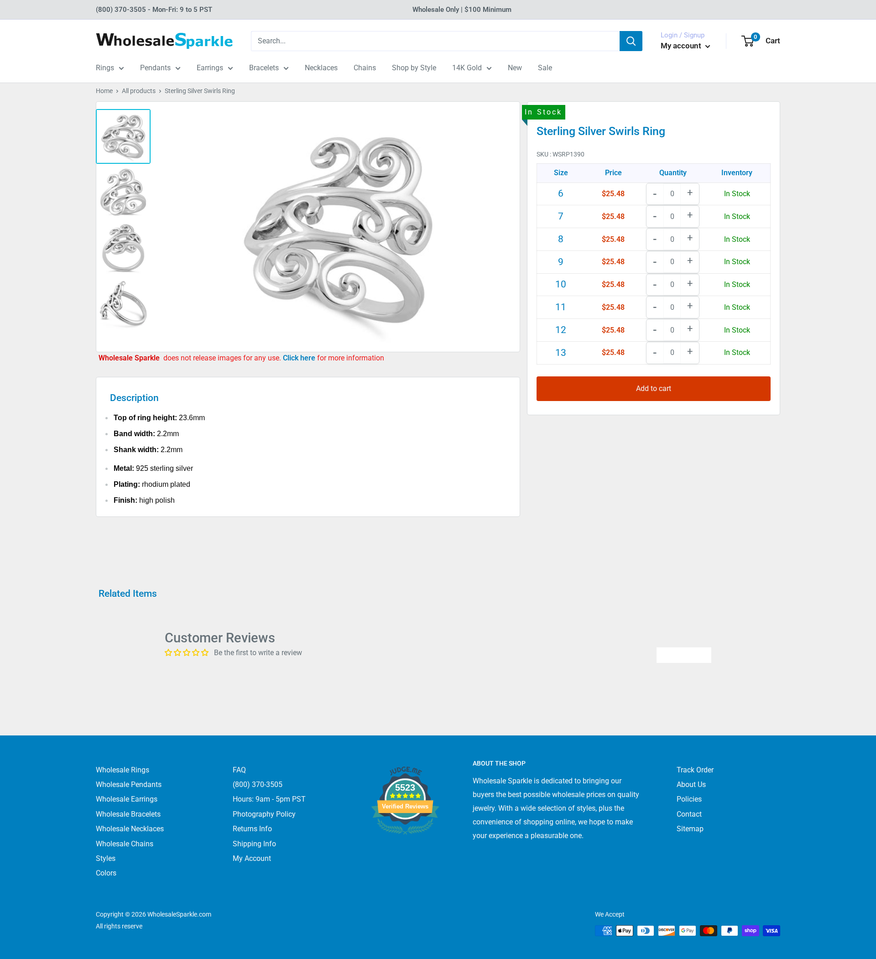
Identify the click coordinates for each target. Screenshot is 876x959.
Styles (105, 858)
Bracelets (264, 67)
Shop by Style (414, 67)
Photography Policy (264, 814)
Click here (300, 358)
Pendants (155, 67)
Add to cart (653, 388)
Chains (365, 67)
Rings (105, 67)
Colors (106, 873)
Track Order (695, 770)
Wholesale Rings (122, 770)
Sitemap (690, 828)
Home (104, 90)
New (515, 67)
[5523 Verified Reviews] (405, 849)
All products (139, 90)
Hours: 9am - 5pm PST (269, 799)
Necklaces (321, 67)
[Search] (631, 41)
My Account (252, 858)
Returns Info (252, 828)
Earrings (210, 67)
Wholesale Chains (124, 843)
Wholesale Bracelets (128, 814)
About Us (691, 784)
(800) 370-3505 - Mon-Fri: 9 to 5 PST (154, 9)
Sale (545, 67)
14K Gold (467, 67)
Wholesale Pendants (129, 784)
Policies (689, 799)
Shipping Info (254, 843)
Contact (689, 814)
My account (682, 45)
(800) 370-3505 (257, 784)
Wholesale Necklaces (130, 828)
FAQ (239, 770)
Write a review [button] (684, 655)
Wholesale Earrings (126, 799)
